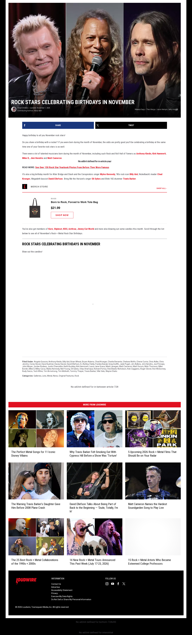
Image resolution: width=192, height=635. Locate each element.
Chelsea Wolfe (129, 361)
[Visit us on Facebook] (119, 583)
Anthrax (72, 228)
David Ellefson (55, 178)
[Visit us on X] (125, 583)
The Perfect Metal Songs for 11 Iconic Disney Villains (33, 453)
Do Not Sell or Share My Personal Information (71, 599)
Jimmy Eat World (85, 228)
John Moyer (27, 366)
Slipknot (58, 228)
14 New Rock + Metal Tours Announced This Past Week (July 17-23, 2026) (92, 561)
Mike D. (26, 158)
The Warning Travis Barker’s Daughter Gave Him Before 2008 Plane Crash (35, 505)
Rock (77, 376)
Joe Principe (158, 364)
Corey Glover (35, 364)
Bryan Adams (88, 361)
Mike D (32, 369)
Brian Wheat (75, 361)
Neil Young (65, 369)
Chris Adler (153, 361)
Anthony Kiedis (143, 153)
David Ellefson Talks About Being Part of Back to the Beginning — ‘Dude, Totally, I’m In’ (94, 507)
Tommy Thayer (76, 371)
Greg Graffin (114, 364)
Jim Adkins (136, 364)
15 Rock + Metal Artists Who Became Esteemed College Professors (149, 561)
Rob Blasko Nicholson (116, 369)
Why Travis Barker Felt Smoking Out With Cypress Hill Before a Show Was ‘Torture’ (93, 453)
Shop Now (62, 215)
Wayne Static (111, 371)
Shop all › (162, 188)
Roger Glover (146, 369)
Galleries (37, 376)
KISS (65, 228)
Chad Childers (22, 108)
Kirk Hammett (159, 153)
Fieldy (92, 364)
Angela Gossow (41, 361)
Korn (50, 228)
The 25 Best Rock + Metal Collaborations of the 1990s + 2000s (34, 561)
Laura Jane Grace (97, 366)
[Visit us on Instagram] (108, 583)
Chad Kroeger (101, 361)
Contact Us (56, 584)
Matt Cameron (55, 158)
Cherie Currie (142, 361)
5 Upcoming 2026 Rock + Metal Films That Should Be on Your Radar (152, 453)
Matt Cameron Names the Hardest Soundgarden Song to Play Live (147, 505)
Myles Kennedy (107, 174)
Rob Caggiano (133, 369)
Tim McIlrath (63, 371)
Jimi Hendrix (37, 158)
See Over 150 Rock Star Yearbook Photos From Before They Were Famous (72, 167)
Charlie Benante (115, 361)
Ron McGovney (158, 369)
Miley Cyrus (40, 369)
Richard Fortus (100, 369)
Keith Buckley (69, 366)
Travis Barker (129, 178)
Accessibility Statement (61, 590)
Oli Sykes (96, 178)
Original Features (66, 376)
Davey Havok (60, 364)
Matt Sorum (138, 366)
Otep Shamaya (86, 369)
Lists (44, 376)
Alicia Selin (38, 111)
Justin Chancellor (55, 366)
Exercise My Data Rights (62, 596)
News (55, 376)
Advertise (55, 587)
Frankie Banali (101, 364)
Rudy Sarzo (27, 371)
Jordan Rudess (40, 366)
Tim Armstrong (50, 371)
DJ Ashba (84, 364)
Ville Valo (101, 371)
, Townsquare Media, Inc (41, 607)
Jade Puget (125, 364)
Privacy (54, 593)
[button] (94, 208)
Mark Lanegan (112, 366)
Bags (53, 198)
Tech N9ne (38, 371)
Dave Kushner (48, 364)
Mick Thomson (151, 366)
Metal (49, 376)
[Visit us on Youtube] (114, 583)
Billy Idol (134, 174)
